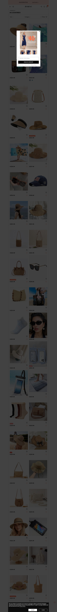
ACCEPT (33, 610)
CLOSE (43, 610)
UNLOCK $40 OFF (28, 62)
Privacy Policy (22, 606)
